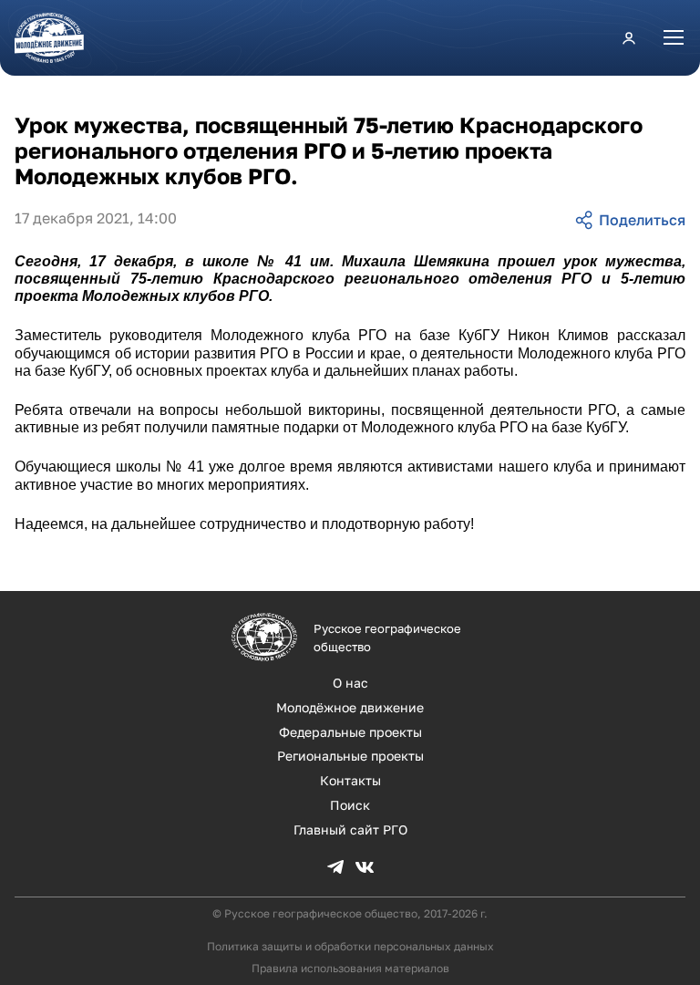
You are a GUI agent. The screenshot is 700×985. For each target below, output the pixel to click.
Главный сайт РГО (350, 829)
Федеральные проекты (350, 732)
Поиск (350, 805)
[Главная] (56, 38)
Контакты (350, 780)
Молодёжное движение (350, 707)
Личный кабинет (629, 37)
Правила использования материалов (350, 968)
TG (335, 867)
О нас (350, 682)
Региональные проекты (350, 755)
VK (364, 867)
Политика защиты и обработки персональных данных (350, 946)
